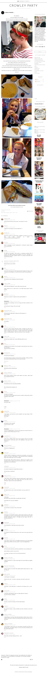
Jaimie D (6, 606)
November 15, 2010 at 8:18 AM (9, 269)
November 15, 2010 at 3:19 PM (9, 523)
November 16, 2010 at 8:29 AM (9, 615)
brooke (7, 361)
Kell (5, 343)
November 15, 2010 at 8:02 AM (9, 251)
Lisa (5, 325)
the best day (37, 57)
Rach (5, 546)
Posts (37, 79)
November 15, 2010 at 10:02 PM (9, 567)
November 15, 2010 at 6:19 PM (9, 547)
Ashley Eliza (7, 475)
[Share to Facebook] (28, 211)
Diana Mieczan (8, 310)
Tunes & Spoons (8, 623)
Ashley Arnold (8, 372)
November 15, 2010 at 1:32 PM (9, 488)
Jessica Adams (8, 614)
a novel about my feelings (40, 61)
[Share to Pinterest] (29, 211)
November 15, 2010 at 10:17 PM (9, 575)
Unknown (6, 411)
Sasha (5, 420)
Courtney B (7, 436)
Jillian (6, 242)
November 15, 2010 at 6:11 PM (9, 530)
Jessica (6, 529)
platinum (36, 63)
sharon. (6, 537)
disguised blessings (39, 59)
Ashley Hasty (7, 381)
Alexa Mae (6, 590)
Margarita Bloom (8, 633)
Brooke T (6, 294)
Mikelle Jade (7, 365)
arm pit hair (37, 73)
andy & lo (6, 494)
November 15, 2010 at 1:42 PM (9, 495)
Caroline (6, 487)
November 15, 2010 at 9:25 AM (9, 337)
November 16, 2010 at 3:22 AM (9, 600)
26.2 (36, 71)
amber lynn (7, 218)
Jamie (14, 212)
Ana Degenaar (8, 445)
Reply (5, 239)
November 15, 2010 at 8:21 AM (9, 277)
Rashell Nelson (8, 557)
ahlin (5, 391)
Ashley (6, 225)
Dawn (5, 250)
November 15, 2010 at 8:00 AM (9, 243)
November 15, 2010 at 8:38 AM (9, 311)
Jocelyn (6, 452)
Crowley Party (24, 1)
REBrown (6, 522)
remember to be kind (39, 70)
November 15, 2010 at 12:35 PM (9, 467)
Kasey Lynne (7, 283)
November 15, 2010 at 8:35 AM (14, 301)
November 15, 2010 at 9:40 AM (9, 344)
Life (16, 212)
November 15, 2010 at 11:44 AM (9, 421)
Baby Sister (7, 574)
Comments (38, 81)
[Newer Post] (30, 659)
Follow (36, 98)
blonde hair (37, 68)
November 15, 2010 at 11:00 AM (9, 382)
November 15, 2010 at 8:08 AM (9, 262)
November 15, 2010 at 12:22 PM (9, 446)
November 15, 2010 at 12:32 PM (9, 453)
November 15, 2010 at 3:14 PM (9, 513)
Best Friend (6, 212)
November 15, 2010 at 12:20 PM (9, 437)
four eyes (37, 69)
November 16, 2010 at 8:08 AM (9, 607)
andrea (6, 512)
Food (11, 212)
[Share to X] (27, 211)
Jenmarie (6, 466)
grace (5, 276)
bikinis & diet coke (38, 58)
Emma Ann (6, 336)
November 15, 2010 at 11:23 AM (9, 392)
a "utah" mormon (38, 62)
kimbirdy (6, 504)
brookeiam (7, 352)
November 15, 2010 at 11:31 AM (9, 412)
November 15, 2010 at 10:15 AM (9, 366)
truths (36, 67)
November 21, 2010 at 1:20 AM (9, 634)
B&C (5, 268)
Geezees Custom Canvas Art (11, 261)
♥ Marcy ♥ (6, 232)
